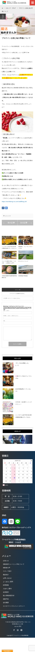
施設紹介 (6, 575)
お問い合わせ (7, 578)
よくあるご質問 (8, 582)
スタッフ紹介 (7, 571)
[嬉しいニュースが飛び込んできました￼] (25, 222)
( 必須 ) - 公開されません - (11, 315)
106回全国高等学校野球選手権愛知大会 (9, 276)
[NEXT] (30, 461)
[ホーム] (2, 7)
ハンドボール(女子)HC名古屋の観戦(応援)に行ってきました (9, 247)
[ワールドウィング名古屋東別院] (17, 618)
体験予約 (6, 599)
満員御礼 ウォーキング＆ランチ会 (25, 247)
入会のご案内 (7, 589)
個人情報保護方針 (8, 595)
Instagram (17, 629)
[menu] (32, 2)
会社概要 (6, 602)
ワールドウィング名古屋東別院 (20, 635)
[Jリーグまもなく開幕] (10, 222)
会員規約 (6, 592)
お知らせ (6, 561)
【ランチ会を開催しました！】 (22, 364)
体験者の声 (6, 568)
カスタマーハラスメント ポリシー (14, 606)
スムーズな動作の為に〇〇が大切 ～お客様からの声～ (9, 262)
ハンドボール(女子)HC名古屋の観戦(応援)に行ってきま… (23, 416)
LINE (21, 629)
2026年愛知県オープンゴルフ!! (23, 390)
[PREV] (4, 461)
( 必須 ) (6, 310)
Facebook (13, 629)
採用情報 (6, 585)
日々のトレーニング (23, 261)
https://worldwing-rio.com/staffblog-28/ (14, 201)
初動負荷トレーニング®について (13, 564)
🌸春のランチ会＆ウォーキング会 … (23, 377)
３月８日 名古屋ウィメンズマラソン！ (23, 403)
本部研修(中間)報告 (23, 276)
